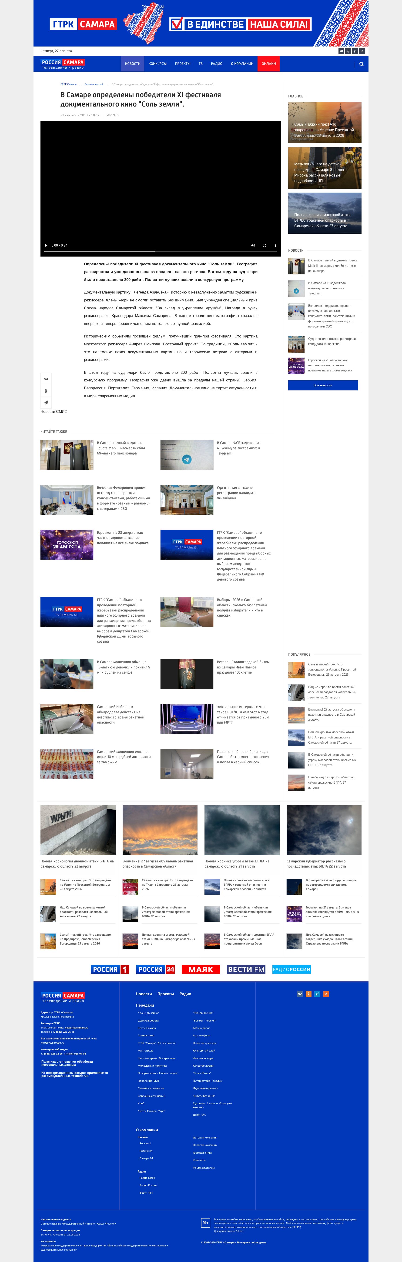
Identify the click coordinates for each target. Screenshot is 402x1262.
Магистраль (145, 1050)
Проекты (182, 64)
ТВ (201, 64)
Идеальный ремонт (205, 1088)
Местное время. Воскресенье (156, 1058)
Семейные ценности (151, 1088)
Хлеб (141, 1103)
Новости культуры (205, 1043)
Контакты (199, 1160)
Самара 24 (146, 1158)
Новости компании (205, 1145)
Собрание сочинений (151, 1096)
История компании (205, 1137)
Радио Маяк (147, 1178)
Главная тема (146, 1035)
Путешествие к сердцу (207, 1080)
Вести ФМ (146, 1193)
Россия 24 (146, 1151)
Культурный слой (204, 1050)
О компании (242, 64)
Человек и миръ (203, 1058)
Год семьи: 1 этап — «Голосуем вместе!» (212, 1105)
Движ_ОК (199, 1114)
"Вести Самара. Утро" (151, 1111)
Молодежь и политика (152, 1065)
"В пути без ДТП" (204, 1096)
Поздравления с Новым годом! (158, 1073)
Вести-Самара (147, 1028)
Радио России (148, 1185)
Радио (216, 64)
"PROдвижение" (203, 1013)
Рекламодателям (203, 1167)
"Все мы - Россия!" (204, 1020)
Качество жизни (203, 1065)
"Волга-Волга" (202, 1073)
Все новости (323, 385)
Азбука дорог (201, 1028)
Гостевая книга (202, 1152)
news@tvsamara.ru (76, 1027)
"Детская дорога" (149, 1020)
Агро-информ (201, 1035)
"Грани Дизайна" (148, 1013)
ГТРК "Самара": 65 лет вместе (157, 1043)
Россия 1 (145, 1143)
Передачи (145, 1005)
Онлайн (269, 64)
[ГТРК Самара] (62, 64)
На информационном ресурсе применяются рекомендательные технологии (74, 1074)
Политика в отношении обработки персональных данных (67, 1063)
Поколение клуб (148, 1080)
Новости (132, 64)
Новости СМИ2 (53, 412)
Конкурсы (158, 64)
